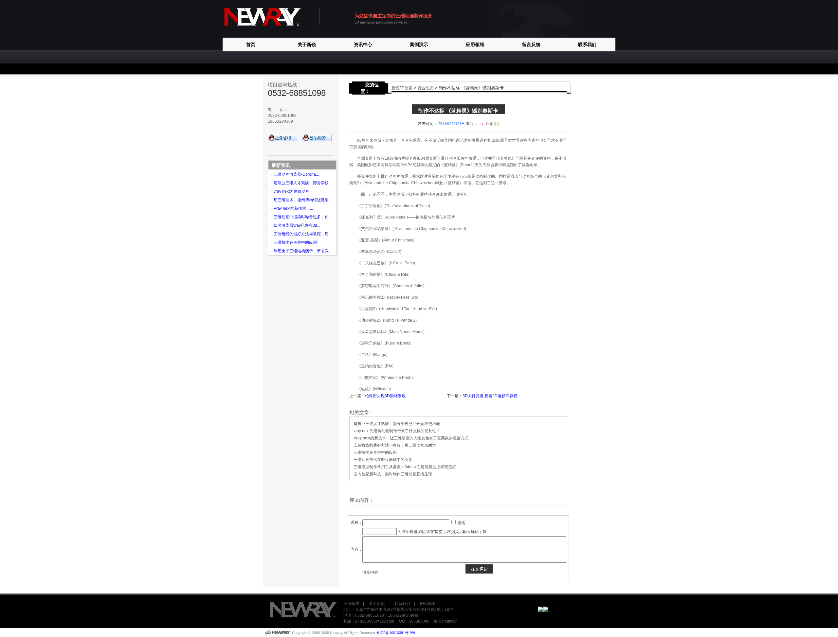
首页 (250, 44)
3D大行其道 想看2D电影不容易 (490, 396)
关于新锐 (307, 44)
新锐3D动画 (402, 88)
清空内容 (370, 572)
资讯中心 (363, 44)
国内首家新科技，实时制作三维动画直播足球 (393, 474)
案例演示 (419, 44)
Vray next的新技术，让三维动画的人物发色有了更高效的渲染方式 (411, 438)
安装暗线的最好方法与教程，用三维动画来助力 (395, 445)
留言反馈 (531, 44)
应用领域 (475, 44)
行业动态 (425, 88)
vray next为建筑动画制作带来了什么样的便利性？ (397, 431)
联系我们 (587, 44)
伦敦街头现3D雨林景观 (385, 396)
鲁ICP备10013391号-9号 (395, 633)
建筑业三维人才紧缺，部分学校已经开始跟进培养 (397, 423)
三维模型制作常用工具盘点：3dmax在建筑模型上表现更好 (405, 467)
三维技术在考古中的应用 (375, 452)
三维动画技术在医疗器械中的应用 (383, 459)
